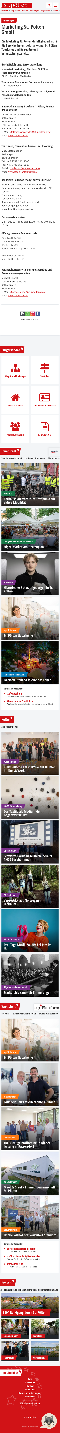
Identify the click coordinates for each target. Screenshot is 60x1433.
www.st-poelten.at (18, 135)
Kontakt (30, 1386)
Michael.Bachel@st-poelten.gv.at (28, 292)
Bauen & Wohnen (15, 405)
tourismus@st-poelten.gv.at (25, 168)
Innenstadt (8, 451)
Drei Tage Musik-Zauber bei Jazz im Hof (28, 946)
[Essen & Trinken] (15, 1327)
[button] (48, 1421)
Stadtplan (44, 376)
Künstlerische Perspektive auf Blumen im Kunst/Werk (29, 768)
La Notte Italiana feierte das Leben (27, 680)
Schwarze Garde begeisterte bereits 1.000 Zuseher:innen (28, 857)
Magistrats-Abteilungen (15, 376)
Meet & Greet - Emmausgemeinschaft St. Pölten (29, 1188)
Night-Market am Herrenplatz (24, 546)
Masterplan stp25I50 (48, 1013)
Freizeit (6, 1282)
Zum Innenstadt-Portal (11, 458)
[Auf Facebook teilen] (38, 314)
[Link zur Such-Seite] (49, 5)
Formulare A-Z (44, 435)
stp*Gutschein (14, 693)
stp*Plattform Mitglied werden (23, 1256)
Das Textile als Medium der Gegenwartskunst (22, 813)
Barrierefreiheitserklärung (30, 1393)
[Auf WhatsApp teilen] (27, 314)
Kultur (5, 719)
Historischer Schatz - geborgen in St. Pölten (28, 589)
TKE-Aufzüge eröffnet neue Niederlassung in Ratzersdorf (27, 1144)
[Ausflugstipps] (45, 1349)
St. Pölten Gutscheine (35, 458)
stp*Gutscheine (15, 1264)
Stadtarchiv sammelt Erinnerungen (27, 992)
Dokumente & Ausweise (44, 405)
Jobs (30, 1379)
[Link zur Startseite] (16, 5)
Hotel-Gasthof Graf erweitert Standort (30, 1235)
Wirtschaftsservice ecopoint (21, 1248)
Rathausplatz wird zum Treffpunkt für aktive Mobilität (29, 500)
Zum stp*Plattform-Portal (24, 1013)
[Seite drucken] (22, 314)
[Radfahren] (45, 1327)
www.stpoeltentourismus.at (23, 171)
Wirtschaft (8, 1006)
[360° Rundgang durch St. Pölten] (30, 1303)
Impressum (30, 1396)
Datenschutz (30, 1389)
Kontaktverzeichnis (15, 435)
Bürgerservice (10, 350)
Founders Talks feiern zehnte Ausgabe (29, 1102)
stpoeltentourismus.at (48, 1289)
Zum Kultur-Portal (9, 727)
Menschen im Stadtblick (20, 701)
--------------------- (30, 1400)
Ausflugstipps (39, 1358)
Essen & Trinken (11, 1336)
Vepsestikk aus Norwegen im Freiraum (23, 902)
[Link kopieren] (32, 314)
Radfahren (37, 1336)
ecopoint (5, 1013)
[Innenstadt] (15, 1349)
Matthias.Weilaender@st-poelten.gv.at (30, 132)
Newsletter (30, 1382)
